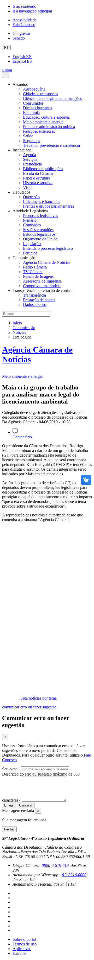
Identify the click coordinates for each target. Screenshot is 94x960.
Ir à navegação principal (32, 11)
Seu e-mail (11, 769)
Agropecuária (34, 89)
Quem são (31, 197)
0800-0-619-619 (55, 865)
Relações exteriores (39, 131)
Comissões (32, 225)
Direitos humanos (37, 108)
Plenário (30, 220)
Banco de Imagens (38, 276)
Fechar (9, 829)
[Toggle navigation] (5, 75)
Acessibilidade (25, 20)
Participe (30, 253)
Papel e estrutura (36, 178)
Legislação (32, 243)
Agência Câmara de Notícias (46, 262)
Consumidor (33, 103)
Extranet (19, 953)
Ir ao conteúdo (24, 6)
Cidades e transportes (40, 94)
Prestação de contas (39, 300)
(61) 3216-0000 (73, 875)
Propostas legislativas (40, 215)
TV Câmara (33, 272)
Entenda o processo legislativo (48, 248)
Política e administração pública (49, 126)
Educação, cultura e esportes (46, 117)
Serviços (30, 159)
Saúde (28, 136)
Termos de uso (25, 944)
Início (17, 323)
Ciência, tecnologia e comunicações (52, 98)
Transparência (34, 295)
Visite (27, 187)
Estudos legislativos (39, 234)
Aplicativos (22, 948)
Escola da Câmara (38, 173)
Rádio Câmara (35, 267)
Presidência (32, 164)
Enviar (9, 805)
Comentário (22, 437)
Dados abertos (34, 304)
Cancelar (25, 805)
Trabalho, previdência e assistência (51, 145)
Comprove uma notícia (42, 286)
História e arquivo (37, 183)
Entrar (7, 70)
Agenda (29, 154)
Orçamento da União (40, 239)
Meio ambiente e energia (43, 122)
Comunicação (24, 327)
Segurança (31, 140)
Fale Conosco (24, 24)
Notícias (19, 332)
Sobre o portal (24, 939)
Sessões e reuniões (38, 229)
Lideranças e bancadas (41, 201)
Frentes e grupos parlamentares (48, 206)
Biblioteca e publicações (43, 169)
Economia (31, 112)
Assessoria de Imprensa (42, 281)
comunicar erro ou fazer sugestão (29, 707)
